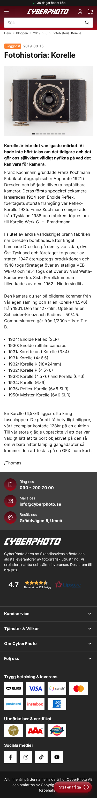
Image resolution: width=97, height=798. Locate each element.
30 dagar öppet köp (51, 3)
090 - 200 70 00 (37, 487)
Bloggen (22, 33)
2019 (36, 33)
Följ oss (11, 658)
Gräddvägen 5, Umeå (41, 520)
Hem (7, 33)
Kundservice (16, 613)
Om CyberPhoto (20, 643)
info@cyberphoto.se (40, 504)
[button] (43, 584)
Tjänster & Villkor (21, 628)
